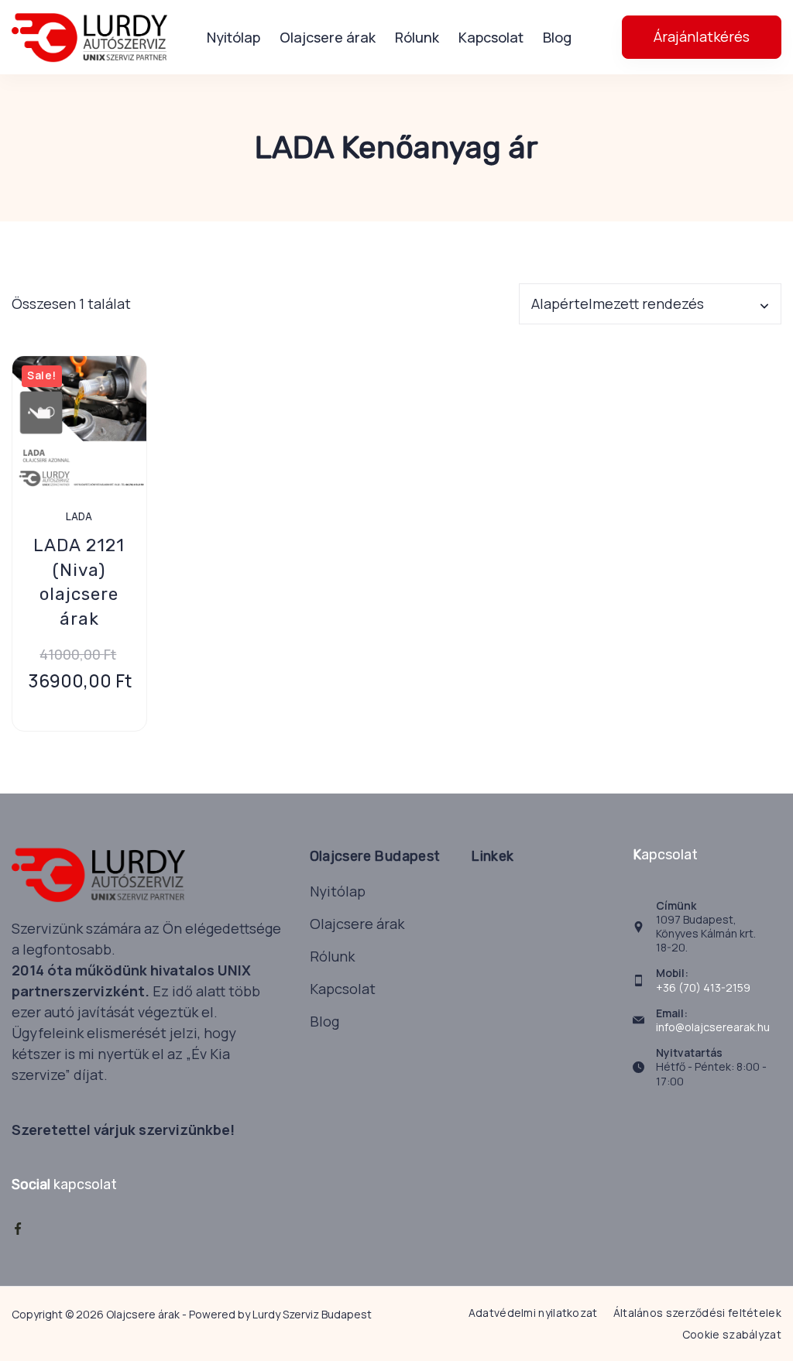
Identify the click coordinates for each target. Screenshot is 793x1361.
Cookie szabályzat (731, 1335)
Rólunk (417, 37)
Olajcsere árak (328, 37)
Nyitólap (233, 37)
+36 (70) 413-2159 (703, 987)
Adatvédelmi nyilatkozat (533, 1313)
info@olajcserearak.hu (713, 1027)
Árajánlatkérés (702, 36)
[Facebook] (18, 1228)
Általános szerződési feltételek (697, 1313)
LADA (79, 516)
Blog (557, 37)
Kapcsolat (491, 37)
